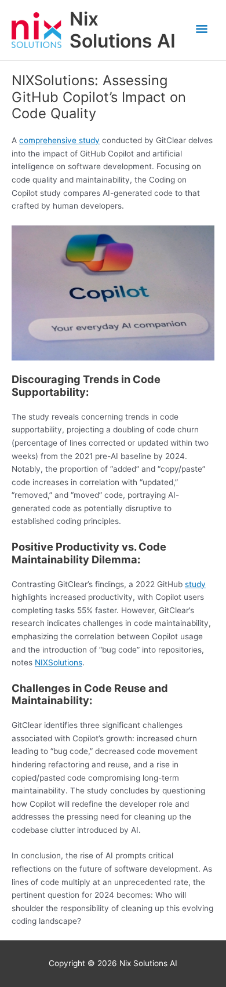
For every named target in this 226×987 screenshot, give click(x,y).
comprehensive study (59, 140)
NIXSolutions (58, 662)
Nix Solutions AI (123, 30)
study (195, 584)
